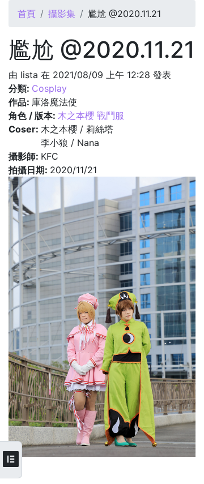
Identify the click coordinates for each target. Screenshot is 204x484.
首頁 (27, 13)
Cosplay (49, 88)
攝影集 (61, 13)
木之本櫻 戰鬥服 (91, 115)
